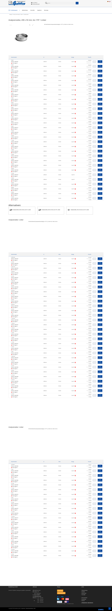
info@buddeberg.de (36, 4)
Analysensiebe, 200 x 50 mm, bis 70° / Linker (22, 209)
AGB (34, 608)
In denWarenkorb (100, 62)
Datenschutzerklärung (29, 608)
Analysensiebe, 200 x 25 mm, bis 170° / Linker (51, 209)
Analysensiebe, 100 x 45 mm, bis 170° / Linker (80, 209)
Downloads (84, 599)
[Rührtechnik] (101, 609)
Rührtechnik (84, 593)
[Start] (98, 609)
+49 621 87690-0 (37, 594)
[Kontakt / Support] (102, 609)
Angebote (39, 10)
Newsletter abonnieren (87, 602)
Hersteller (32, 10)
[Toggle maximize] (32, 25)
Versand (90, 86)
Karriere (83, 600)
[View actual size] (29, 25)
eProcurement (84, 597)
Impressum (23, 608)
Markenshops (25, 10)
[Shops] (100, 609)
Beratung (46, 10)
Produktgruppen (14, 10)
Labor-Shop (60, 590)
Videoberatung (84, 590)
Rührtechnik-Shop (61, 593)
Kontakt (83, 591)
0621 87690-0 (34, 2)
